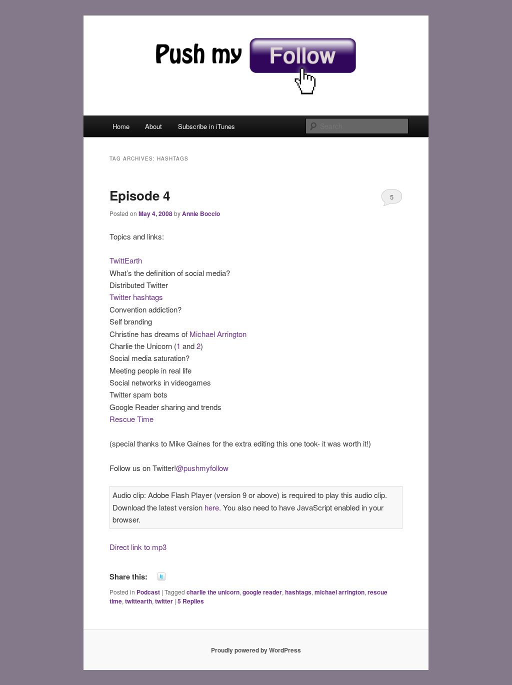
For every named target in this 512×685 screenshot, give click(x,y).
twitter (164, 601)
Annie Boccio (201, 213)
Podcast (148, 592)
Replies (191, 601)
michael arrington (339, 592)
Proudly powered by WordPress (256, 650)
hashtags (298, 592)
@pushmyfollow (202, 467)
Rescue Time (132, 419)
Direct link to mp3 (138, 547)
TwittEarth (126, 260)
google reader (262, 592)
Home (121, 126)
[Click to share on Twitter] (162, 576)
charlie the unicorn (213, 592)
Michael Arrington (218, 333)
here (211, 507)
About (153, 126)
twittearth (138, 601)
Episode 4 (140, 195)
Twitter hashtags (136, 297)
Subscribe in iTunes (206, 126)
